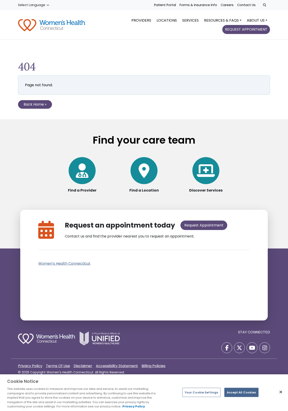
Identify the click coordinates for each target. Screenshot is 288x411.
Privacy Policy (133, 406)
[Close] (281, 392)
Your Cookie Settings (201, 392)
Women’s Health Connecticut (64, 263)
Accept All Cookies (241, 392)
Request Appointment (203, 225)
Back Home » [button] (35, 104)
